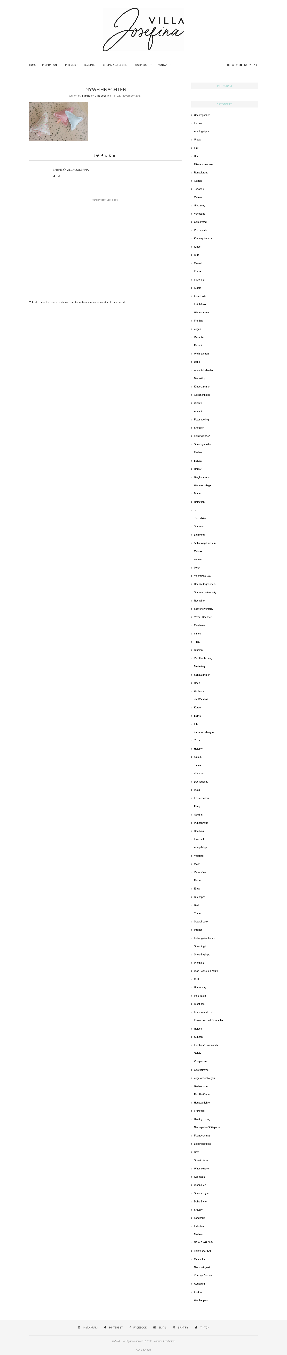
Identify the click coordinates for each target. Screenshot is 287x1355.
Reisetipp (199, 501)
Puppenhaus (201, 822)
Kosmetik (199, 1176)
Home (32, 64)
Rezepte (89, 64)
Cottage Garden (203, 1275)
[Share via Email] (114, 155)
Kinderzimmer (202, 386)
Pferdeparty (200, 230)
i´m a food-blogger (204, 732)
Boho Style (200, 1201)
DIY (196, 156)
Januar (198, 765)
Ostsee (198, 551)
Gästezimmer (201, 1069)
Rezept (198, 345)
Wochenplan (201, 1300)
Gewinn (198, 814)
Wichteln (199, 691)
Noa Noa (199, 831)
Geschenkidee (202, 394)
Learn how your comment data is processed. (100, 302)
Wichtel (198, 403)
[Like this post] (97, 155)
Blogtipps (199, 1003)
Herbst (197, 468)
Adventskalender (203, 370)
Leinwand (199, 534)
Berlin (197, 493)
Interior (70, 64)
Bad (196, 905)
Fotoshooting (201, 419)
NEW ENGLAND (203, 1242)
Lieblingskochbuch (204, 938)
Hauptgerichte (202, 1102)
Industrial (199, 1226)
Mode (197, 864)
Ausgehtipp (200, 847)
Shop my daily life (115, 64)
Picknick (199, 962)
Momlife (198, 263)
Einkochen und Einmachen (209, 1020)
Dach (197, 682)
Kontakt (163, 64)
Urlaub (197, 139)
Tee (196, 510)
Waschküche (201, 1168)
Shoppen (199, 427)
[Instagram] (228, 65)
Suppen (198, 1036)
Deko (197, 361)
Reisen (198, 1028)
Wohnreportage (202, 485)
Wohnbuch (142, 64)
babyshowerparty (203, 608)
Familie (198, 123)
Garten (198, 180)
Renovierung (201, 172)
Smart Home (201, 1160)
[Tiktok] (250, 65)
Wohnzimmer (201, 312)
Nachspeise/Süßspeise (207, 1127)
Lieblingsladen (202, 435)
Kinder (197, 246)
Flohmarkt (199, 839)
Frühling (198, 320)
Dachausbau (201, 781)
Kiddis (197, 287)
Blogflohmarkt (202, 477)
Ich (196, 724)
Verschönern (201, 872)
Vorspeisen (200, 1061)
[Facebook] (237, 65)
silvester (199, 773)
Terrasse (199, 188)
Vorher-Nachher (202, 617)
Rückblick (199, 600)
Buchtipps (199, 897)
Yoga (197, 740)
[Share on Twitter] (105, 155)
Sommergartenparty (205, 592)
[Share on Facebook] (102, 155)
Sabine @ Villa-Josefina (96, 95)
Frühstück (199, 1110)
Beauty (198, 460)
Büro (196, 254)
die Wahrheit (201, 699)
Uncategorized (202, 115)
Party (197, 806)
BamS (197, 715)
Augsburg (199, 1283)
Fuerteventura (202, 1135)
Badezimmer (201, 1086)
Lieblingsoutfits (202, 1143)
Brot (196, 1152)
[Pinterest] (233, 65)
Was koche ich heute (206, 970)
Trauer (197, 913)
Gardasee (199, 625)
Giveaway (199, 205)
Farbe (197, 880)
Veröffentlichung (203, 658)
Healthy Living (202, 1119)
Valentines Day (202, 575)
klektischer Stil (202, 1250)
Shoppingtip (200, 946)
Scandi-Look (201, 921)
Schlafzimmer (202, 674)
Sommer (199, 526)
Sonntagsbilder (202, 444)
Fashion (198, 452)
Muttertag (199, 666)
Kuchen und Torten (204, 1012)
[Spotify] (245, 65)
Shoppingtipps (202, 954)
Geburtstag (200, 221)
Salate (197, 1053)
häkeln (197, 756)
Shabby (198, 1209)
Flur (196, 148)
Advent (198, 411)
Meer (197, 567)
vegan (197, 329)
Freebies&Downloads (206, 1045)
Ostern (198, 197)
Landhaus (199, 1217)
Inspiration (49, 64)
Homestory (200, 987)
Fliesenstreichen (203, 164)
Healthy (198, 748)
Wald (197, 789)
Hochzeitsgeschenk (205, 584)
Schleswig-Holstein (205, 543)
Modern (198, 1234)
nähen (197, 633)
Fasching (199, 279)
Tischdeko (200, 518)
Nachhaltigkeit (202, 1267)
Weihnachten (201, 353)
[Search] (256, 65)
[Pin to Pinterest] (110, 155)
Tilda (197, 641)
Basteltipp (199, 378)
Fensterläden (201, 798)
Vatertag (198, 855)
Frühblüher (200, 304)
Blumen (198, 650)
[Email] (241, 65)
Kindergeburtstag (203, 238)
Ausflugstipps (201, 131)
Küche (197, 271)
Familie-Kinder (202, 1094)
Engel (197, 888)
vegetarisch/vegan (204, 1078)
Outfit (197, 979)
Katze (197, 707)
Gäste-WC (200, 296)
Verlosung (199, 213)
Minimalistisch (202, 1259)
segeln (197, 559)
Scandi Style (201, 1193)
